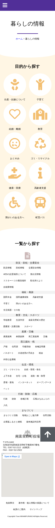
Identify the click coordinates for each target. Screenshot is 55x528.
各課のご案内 (19, 509)
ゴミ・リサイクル (11, 369)
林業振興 (20, 336)
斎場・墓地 (8, 382)
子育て (7, 303)
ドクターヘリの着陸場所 (14, 280)
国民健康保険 (22, 297)
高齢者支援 (38, 297)
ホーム (19, 39)
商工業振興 (34, 336)
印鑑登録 (26, 346)
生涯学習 (20, 320)
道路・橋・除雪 (38, 376)
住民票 (15, 346)
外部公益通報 (9, 359)
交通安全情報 (35, 268)
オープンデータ (44, 382)
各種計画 (24, 399)
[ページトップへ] (47, 434)
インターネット (25, 382)
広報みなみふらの (41, 399)
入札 (5, 405)
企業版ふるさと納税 (12, 422)
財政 (14, 399)
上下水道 (7, 376)
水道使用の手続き (26, 353)
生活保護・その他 (11, 310)
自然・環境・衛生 (32, 369)
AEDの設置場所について (14, 274)
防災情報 (7, 268)
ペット (6, 389)
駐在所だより (36, 280)
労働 (45, 336)
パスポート (8, 353)
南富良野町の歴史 (37, 320)
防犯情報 (20, 268)
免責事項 (10, 503)
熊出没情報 (35, 274)
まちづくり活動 (10, 415)
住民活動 (47, 415)
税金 (41, 353)
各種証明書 (40, 346)
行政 (5, 399)
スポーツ (28, 326)
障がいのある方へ (24, 303)
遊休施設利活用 (33, 422)
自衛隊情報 (8, 287)
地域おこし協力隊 (30, 415)
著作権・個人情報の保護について (33, 503)
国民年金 (7, 297)
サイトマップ (36, 509)
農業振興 (7, 336)
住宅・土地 (21, 376)
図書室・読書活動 (11, 326)
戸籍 (5, 346)
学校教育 (7, 320)
